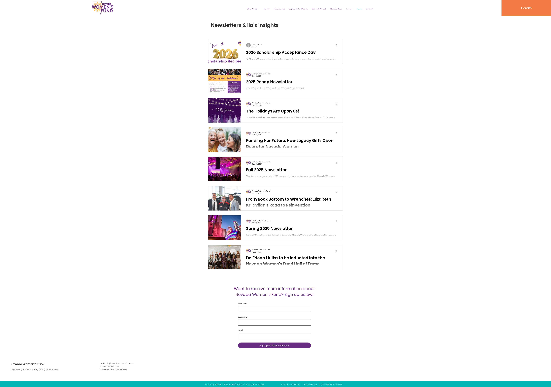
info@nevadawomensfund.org (119, 363)
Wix (262, 384)
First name (243, 303)
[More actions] (337, 45)
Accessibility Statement (331, 384)
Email (240, 330)
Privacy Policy (310, 384)
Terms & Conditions (290, 384)
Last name (242, 317)
